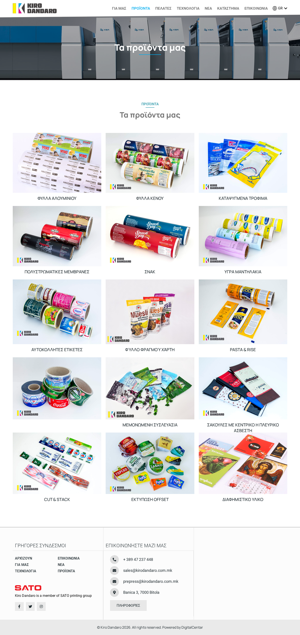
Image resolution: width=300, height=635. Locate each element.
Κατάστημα (228, 8)
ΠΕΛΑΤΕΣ (163, 8)
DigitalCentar (192, 627)
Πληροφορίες (128, 605)
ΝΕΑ (208, 8)
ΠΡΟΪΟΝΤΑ (141, 8)
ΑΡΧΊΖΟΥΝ (23, 558)
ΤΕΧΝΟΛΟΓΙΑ (188, 8)
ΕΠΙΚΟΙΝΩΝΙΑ (256, 8)
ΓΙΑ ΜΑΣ (119, 8)
